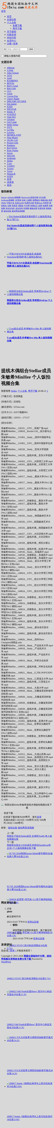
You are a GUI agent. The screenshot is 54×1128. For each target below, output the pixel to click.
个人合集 (11, 22)
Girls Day (11, 117)
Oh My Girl (12, 140)
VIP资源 (18, 200)
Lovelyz (10, 132)
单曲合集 (44, 200)
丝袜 (24, 200)
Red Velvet (12, 148)
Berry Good (12, 86)
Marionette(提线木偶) (29, 197)
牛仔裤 (27, 206)
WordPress (6, 962)
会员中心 (11, 40)
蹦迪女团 (33, 208)
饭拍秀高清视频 (18, 211)
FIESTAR (11, 109)
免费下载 (17, 25)
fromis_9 (11, 112)
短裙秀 (45, 206)
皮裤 (40, 206)
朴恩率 (46, 203)
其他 (9, 185)
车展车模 (41, 208)
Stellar (10, 161)
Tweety (10, 168)
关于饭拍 (11, 31)
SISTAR (11, 155)
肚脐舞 (26, 208)
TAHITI (11, 166)
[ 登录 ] (12, 950)
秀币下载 (17, 28)
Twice (10, 171)
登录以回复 (33, 922)
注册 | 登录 (12, 43)
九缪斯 (29, 200)
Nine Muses (12, 137)
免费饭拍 (36, 200)
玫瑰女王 (34, 206)
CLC (9, 91)
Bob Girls (11, 88)
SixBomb (11, 158)
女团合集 (11, 19)
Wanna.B (11, 174)
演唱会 (20, 206)
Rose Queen (12, 150)
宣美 (9, 179)
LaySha (10, 130)
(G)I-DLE (11, 114)
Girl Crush (12, 122)
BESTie (10, 83)
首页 (3, 11)
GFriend (11, 119)
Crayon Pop (12, 96)
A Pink (10, 70)
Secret (10, 153)
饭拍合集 (7, 211)
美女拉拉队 (10, 208)
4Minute (11, 68)
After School (13, 73)
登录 (39, 817)
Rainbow (11, 145)
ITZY (9, 127)
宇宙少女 (10, 203)
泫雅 (9, 206)
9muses (4, 197)
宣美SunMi (19, 203)
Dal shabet (12, 104)
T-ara (9, 163)
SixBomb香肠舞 (7, 200)
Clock (9, 93)
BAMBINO (12, 80)
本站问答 (11, 37)
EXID (10, 106)
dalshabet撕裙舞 (14, 197)
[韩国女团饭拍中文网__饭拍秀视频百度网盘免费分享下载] (19, 9)
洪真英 (10, 182)
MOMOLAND (14, 135)
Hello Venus (12, 124)
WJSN (10, 176)
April (9, 78)
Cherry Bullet (13, 99)
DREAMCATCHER (16, 101)
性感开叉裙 (29, 203)
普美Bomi (39, 203)
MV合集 (42, 197)
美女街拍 (19, 208)
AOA (9, 75)
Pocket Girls (12, 143)
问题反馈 (11, 34)
